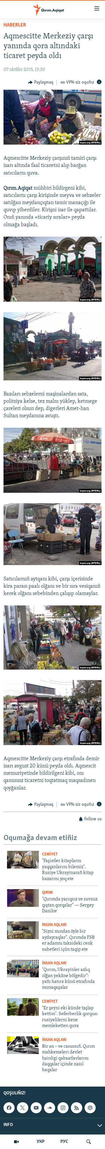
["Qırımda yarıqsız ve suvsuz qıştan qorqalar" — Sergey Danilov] (23, 898)
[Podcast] (90, 1107)
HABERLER (15, 25)
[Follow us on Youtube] (36, 1107)
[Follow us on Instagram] (63, 1107)
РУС (64, 1141)
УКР (41, 1141)
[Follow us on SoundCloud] (49, 1107)
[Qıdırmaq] (88, 1141)
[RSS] (76, 1107)
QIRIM (47, 893)
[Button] (40, 82)
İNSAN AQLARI (54, 925)
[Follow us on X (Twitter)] (22, 1107)
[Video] (16, 1141)
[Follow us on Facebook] (9, 1107)
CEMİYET (50, 854)
